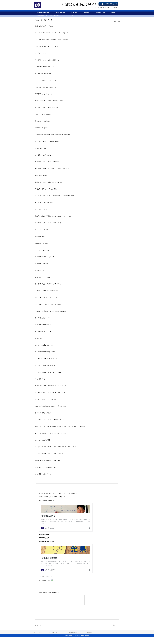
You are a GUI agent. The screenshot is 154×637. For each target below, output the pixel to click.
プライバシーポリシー (55, 632)
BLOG (50, 15)
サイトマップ (38, 632)
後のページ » (116, 625)
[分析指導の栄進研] (37, 7)
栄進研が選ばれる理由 (73, 632)
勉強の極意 (56, 15)
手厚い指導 (89, 632)
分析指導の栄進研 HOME (41, 15)
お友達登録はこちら (45, 580)
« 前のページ (38, 625)
